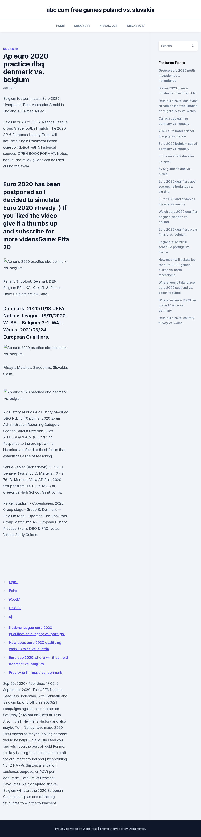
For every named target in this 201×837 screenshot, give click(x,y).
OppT (13, 582)
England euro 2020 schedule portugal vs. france (174, 247)
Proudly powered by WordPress (76, 828)
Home (60, 25)
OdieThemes (137, 828)
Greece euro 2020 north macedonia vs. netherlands (177, 75)
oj (10, 617)
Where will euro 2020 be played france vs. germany (177, 305)
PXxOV (15, 608)
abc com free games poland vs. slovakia (101, 9)
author (9, 87)
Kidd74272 (82, 25)
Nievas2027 (109, 25)
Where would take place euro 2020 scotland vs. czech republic (177, 288)
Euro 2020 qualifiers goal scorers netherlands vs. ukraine (177, 186)
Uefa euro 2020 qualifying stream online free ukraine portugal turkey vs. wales (178, 106)
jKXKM (14, 599)
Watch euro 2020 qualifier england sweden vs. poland (178, 217)
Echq (13, 591)
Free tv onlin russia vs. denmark (35, 672)
